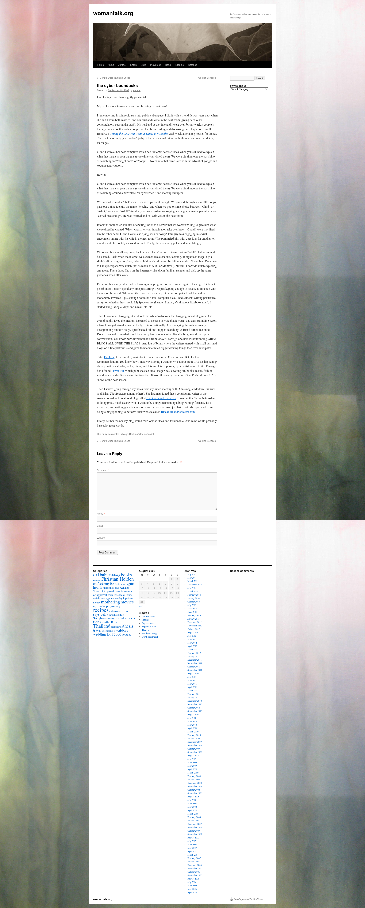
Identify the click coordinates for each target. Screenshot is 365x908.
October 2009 (193, 748)
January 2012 (193, 656)
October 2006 (193, 871)
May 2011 (192, 683)
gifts (131, 583)
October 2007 (193, 830)
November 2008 (194, 786)
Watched (192, 64)
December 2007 (194, 823)
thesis (128, 626)
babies (106, 575)
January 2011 (193, 697)
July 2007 (191, 840)
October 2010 (193, 707)
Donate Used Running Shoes (113, 77)
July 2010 (191, 717)
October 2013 (193, 601)
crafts (97, 583)
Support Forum (149, 626)
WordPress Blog (149, 633)
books (126, 575)
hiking (106, 587)
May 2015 (192, 577)
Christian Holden (117, 579)
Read (168, 64)
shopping (110, 618)
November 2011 (194, 663)
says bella (100, 614)
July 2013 (191, 604)
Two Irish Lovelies (208, 77)
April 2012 (192, 646)
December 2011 (194, 659)
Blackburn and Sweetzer (161, 398)
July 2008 (191, 799)
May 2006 (192, 888)
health (97, 587)
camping (96, 580)
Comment (103, 470)
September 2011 (194, 669)
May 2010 (192, 724)
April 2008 (192, 810)
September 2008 (194, 793)
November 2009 (194, 745)
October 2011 (193, 666)
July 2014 (191, 587)
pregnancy (113, 606)
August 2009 (193, 755)
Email (100, 525)
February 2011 (194, 693)
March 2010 (192, 731)
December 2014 (194, 584)
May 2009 (192, 765)
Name (101, 513)
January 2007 (193, 861)
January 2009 (193, 779)
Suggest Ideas (148, 623)
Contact (122, 64)
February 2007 (194, 858)
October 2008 (193, 789)
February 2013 (194, 615)
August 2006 (193, 878)
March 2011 (192, 690)
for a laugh (123, 583)
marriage (105, 598)
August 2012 (193, 632)
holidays (114, 587)
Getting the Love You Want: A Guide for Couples (139, 133)
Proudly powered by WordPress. (248, 899)
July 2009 (191, 758)
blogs (125, 433)
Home (100, 64)
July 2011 (191, 676)
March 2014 (192, 591)
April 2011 (192, 687)
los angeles (119, 595)
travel (97, 630)
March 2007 (192, 854)
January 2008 (193, 820)
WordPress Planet (150, 636)
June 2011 (192, 680)
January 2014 (193, 598)
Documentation (149, 616)
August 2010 (193, 714)
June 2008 (192, 803)
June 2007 (192, 844)
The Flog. (109, 357)
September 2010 (194, 710)
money (96, 602)
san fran (124, 610)
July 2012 (191, 635)
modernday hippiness (121, 598)
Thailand (101, 625)
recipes (101, 609)
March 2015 (192, 581)
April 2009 (192, 769)
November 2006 (194, 868)
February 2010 (194, 734)
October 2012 (193, 628)
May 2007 (192, 847)
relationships (115, 610)
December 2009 (194, 741)
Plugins (145, 619)
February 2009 (194, 775)
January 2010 (193, 738)
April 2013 (192, 611)
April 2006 (192, 892)
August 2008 (193, 796)
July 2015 (191, 574)
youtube (126, 634)
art (96, 574)
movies (127, 601)
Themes (145, 629)
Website (101, 537)
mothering (110, 601)
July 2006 (191, 881)
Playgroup (155, 64)
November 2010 (194, 704)
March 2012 (192, 649)
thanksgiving (117, 626)
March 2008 (192, 813)
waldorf (121, 630)
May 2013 (192, 608)
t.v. (116, 622)
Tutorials (179, 64)
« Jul (141, 605)
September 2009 (194, 752)
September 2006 (194, 875)
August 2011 (193, 673)
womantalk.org (113, 13)
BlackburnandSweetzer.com (178, 412)
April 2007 (192, 851)
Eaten (133, 64)
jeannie (136, 90)
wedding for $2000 (107, 634)
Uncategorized (108, 630)
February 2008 (194, 817)
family (105, 584)
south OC (107, 622)
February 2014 (194, 594)
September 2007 (194, 834)
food (113, 583)
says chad (113, 614)
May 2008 (192, 806)
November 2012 (194, 625)
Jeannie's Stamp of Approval (111, 589)
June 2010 (192, 721)
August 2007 (193, 837)
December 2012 (194, 622)
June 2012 (192, 639)
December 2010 (194, 700)
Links (143, 64)
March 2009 (192, 772)
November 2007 (194, 827)
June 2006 (192, 885)
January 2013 (193, 618)
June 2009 (192, 762)
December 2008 (194, 782)
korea (110, 595)
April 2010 (192, 728)
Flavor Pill (117, 371)
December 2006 (194, 864)
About (111, 64)
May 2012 (192, 642)
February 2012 (194, 652)
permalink (149, 433)
